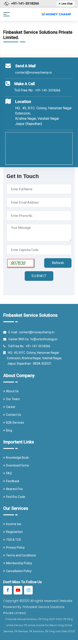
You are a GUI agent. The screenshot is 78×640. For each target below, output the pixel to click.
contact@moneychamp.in (33, 72)
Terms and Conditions (21, 555)
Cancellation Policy (19, 571)
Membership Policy (19, 563)
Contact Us (13, 414)
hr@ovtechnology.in (44, 339)
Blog (9, 430)
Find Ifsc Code (15, 497)
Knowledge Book (17, 457)
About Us (12, 391)
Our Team (13, 399)
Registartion (14, 532)
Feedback (12, 481)
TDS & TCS (13, 539)
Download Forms (17, 465)
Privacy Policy (15, 547)
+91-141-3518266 (47, 90)
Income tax (13, 524)
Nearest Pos (14, 489)
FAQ (9, 473)
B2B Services (15, 422)
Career (10, 407)
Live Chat (67, 3)
